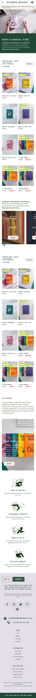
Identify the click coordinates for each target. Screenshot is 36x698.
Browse (13, 237)
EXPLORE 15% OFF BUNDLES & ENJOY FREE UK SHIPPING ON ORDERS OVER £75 (17, 7)
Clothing (18, 639)
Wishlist (18, 659)
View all (29, 259)
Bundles (18, 641)
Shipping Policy (18, 674)
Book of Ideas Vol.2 (9, 158)
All (18, 633)
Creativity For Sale (9, 86)
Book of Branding (8, 127)
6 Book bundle (25, 148)
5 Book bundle (8, 179)
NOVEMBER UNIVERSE (17, 2)
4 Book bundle (24, 179)
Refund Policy (18, 677)
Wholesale (18, 654)
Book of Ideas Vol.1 (25, 117)
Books (18, 636)
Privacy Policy (17, 672)
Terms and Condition (18, 669)
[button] (2, 245)
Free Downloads (18, 656)
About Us (18, 651)
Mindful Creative (24, 86)
